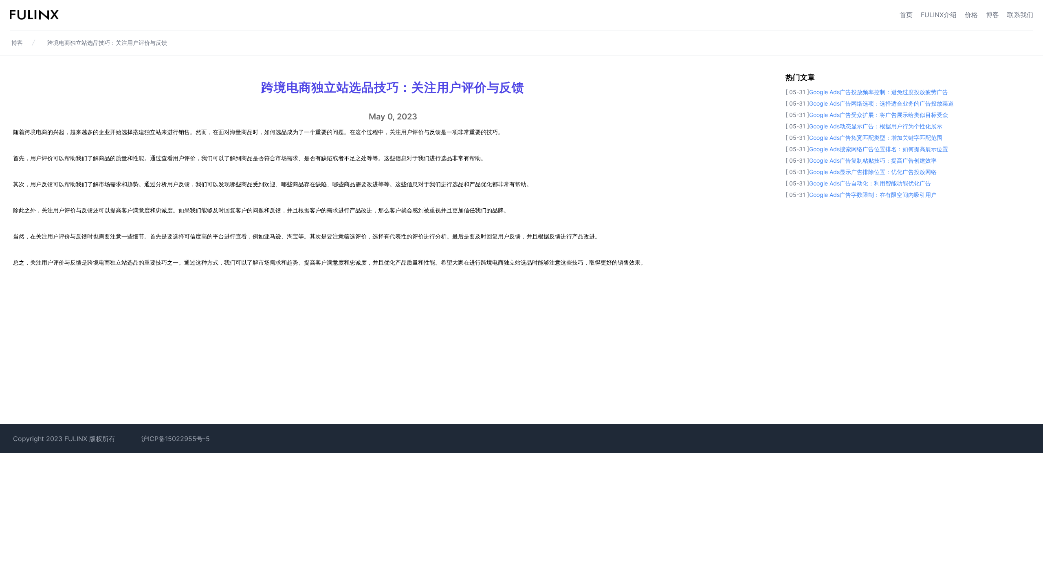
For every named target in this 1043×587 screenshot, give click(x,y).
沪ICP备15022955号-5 (175, 439)
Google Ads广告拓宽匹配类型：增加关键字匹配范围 (875, 137)
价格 (971, 15)
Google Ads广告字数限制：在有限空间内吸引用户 (873, 194)
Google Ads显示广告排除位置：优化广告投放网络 (873, 171)
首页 (906, 15)
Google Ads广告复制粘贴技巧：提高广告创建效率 (873, 160)
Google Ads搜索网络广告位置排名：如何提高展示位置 (878, 149)
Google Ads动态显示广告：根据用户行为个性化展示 (875, 126)
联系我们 (1020, 15)
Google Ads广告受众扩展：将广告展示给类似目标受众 (878, 114)
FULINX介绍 (939, 15)
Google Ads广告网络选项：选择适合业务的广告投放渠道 (881, 103)
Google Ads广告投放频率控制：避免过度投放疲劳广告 (878, 91)
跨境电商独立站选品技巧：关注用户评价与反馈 (107, 42)
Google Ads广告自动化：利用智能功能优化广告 (870, 183)
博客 (992, 15)
